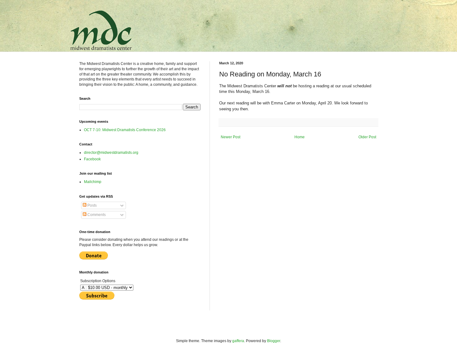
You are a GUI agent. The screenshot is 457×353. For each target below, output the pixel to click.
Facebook (92, 159)
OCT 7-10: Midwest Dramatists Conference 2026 (125, 130)
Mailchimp (92, 182)
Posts (91, 205)
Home (299, 137)
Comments (96, 215)
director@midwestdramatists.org (111, 152)
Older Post (367, 137)
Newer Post (230, 137)
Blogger (273, 341)
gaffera (238, 341)
